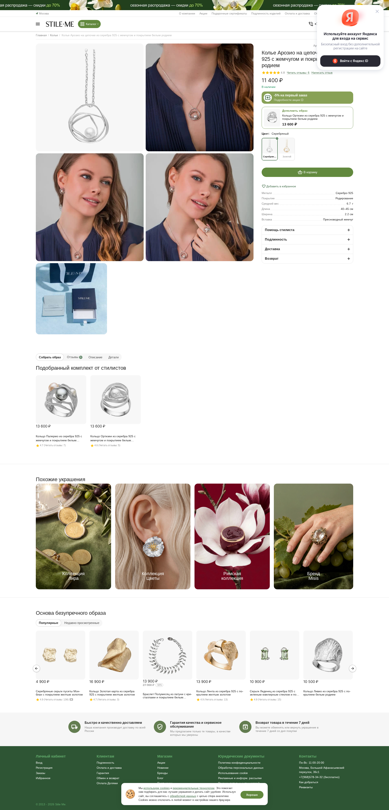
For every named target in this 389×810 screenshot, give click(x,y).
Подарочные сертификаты (229, 13)
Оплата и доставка (297, 13)
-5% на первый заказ (290, 95)
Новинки (162, 767)
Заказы (40, 773)
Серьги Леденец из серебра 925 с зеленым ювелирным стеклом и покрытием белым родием (273, 693)
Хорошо (252, 794)
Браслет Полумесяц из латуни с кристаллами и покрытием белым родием (167, 695)
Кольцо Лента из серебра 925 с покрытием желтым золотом (219, 693)
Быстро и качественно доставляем (113, 722)
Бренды (162, 773)
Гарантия (103, 773)
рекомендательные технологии (193, 788)
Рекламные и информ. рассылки (240, 778)
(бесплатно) (319, 777)
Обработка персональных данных (240, 767)
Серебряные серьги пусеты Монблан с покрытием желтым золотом (59, 693)
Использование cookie (233, 773)
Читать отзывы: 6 (298, 72)
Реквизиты (306, 787)
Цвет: (266, 133)
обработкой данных (183, 796)
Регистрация (44, 767)
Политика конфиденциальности (239, 762)
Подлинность (105, 762)
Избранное (43, 778)
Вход (39, 762)
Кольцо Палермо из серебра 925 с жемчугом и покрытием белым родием (59, 439)
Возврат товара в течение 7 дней (282, 722)
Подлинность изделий (266, 13)
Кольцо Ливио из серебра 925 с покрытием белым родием (327, 693)
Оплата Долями (107, 783)
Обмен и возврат (108, 778)
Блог (160, 778)
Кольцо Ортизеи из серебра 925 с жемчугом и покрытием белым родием (112, 439)
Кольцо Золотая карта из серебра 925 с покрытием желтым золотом (112, 693)
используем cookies (156, 788)
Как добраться (308, 782)
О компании (187, 13)
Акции (203, 13)
